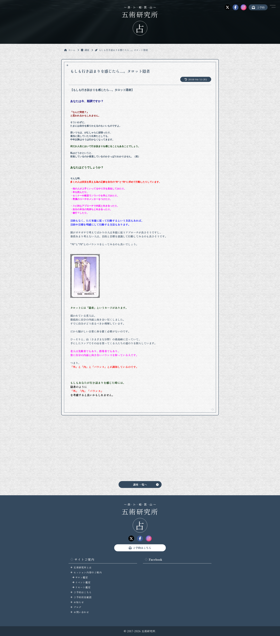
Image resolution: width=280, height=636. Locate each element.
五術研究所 (140, 511)
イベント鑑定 (83, 582)
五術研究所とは (83, 567)
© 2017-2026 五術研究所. (140, 631)
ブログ (77, 607)
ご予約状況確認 (83, 597)
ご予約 (261, 7)
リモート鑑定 (83, 587)
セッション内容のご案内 (88, 572)
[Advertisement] (140, 450)
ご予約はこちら (142, 548)
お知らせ (79, 602)
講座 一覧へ (140, 484)
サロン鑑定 (81, 577)
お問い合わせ (81, 612)
